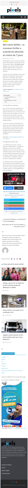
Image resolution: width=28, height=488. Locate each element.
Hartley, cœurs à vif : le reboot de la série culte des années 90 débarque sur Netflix (13, 285)
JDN (2, 361)
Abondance (3, 363)
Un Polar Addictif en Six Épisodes (10, 97)
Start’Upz (3, 366)
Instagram (3, 357)
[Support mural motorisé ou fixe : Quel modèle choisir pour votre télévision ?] (14, 320)
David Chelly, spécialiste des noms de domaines (12, 370)
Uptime (3, 372)
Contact (3, 467)
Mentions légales (5, 470)
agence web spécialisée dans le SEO (18, 428)
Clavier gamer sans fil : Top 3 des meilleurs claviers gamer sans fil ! (13, 225)
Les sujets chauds (5, 473)
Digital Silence (4, 368)
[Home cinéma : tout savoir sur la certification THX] (14, 295)
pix (13, 58)
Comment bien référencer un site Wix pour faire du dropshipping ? (14, 220)
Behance (3, 359)
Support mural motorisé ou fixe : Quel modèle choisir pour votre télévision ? (13, 337)
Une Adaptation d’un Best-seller (11, 101)
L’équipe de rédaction (6, 464)
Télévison (5, 41)
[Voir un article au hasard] (25, 17)
